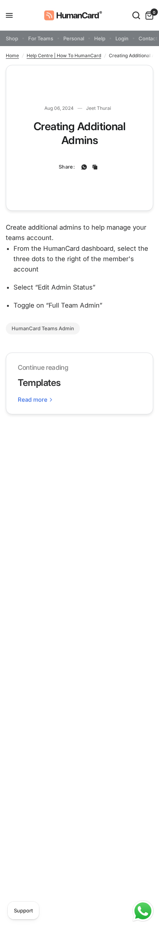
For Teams (40, 38)
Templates (39, 382)
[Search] (136, 15)
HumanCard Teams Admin (43, 328)
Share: (67, 166)
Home (12, 55)
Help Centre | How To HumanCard (64, 55)
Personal (73, 38)
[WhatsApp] (84, 167)
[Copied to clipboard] (95, 167)
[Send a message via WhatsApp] (143, 911)
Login (122, 38)
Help (99, 38)
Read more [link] (32, 399)
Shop (12, 38)
